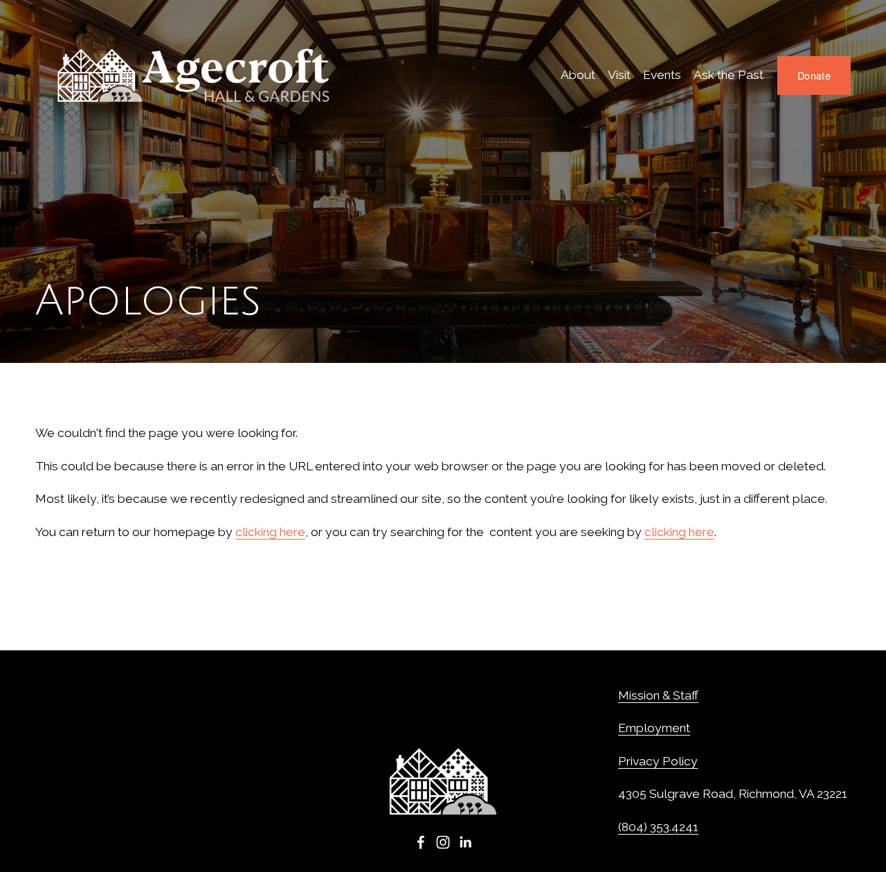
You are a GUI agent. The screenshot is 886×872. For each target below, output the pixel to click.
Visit (619, 75)
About (578, 75)
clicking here (270, 532)
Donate (814, 75)
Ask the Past (728, 75)
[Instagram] (443, 842)
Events (662, 75)
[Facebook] (421, 842)
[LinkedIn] (465, 842)
